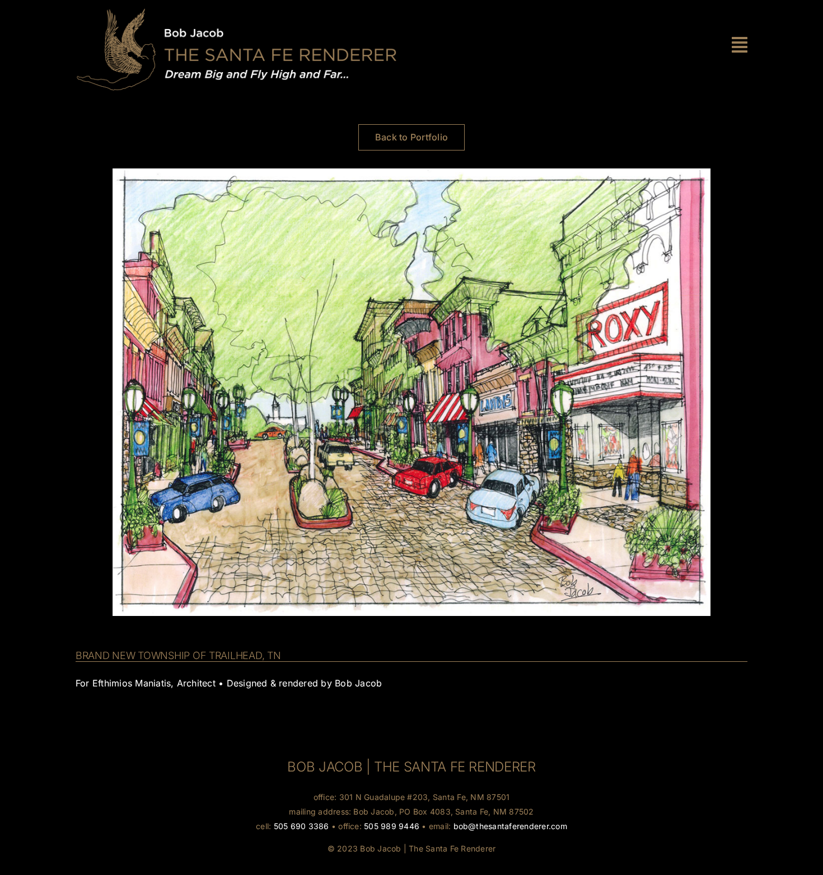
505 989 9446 (391, 826)
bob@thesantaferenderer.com (510, 826)
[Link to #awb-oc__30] (739, 45)
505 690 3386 (301, 826)
